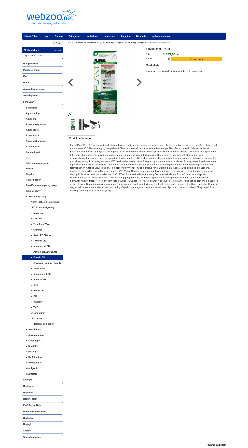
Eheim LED (39, 290)
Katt (25, 76)
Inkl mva (57, 50)
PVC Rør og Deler (32, 405)
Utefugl (27, 424)
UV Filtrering (35, 357)
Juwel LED (39, 268)
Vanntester (31, 374)
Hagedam (28, 392)
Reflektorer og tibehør (42, 324)
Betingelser (74, 36)
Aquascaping (33, 113)
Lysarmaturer (38, 313)
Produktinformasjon (80, 138)
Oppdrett (30, 174)
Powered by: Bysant (216, 445)
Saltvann (27, 379)
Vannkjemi (31, 368)
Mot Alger (33, 351)
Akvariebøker (33, 135)
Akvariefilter (34, 329)
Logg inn (126, 36)
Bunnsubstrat (33, 152)
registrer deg (169, 71)
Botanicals (31, 107)
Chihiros (37, 229)
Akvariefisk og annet (34, 89)
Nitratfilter (33, 346)
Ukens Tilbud (31, 36)
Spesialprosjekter (32, 437)
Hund (26, 82)
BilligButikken (30, 63)
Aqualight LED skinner (45, 252)
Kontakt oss (92, 36)
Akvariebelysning (37, 196)
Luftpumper (34, 340)
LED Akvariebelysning (42, 207)
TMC (35, 307)
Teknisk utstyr (33, 191)
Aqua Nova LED (41, 246)
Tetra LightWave (41, 224)
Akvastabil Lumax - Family (47, 263)
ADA (35, 285)
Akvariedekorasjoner (36, 141)
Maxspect (38, 302)
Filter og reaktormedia (37, 163)
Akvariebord (32, 130)
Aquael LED (39, 279)
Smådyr (27, 430)
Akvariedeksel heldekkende (45, 202)
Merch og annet (31, 70)
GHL (35, 296)
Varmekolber (35, 362)
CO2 (28, 157)
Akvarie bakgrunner (36, 124)
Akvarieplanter (30, 95)
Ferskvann (28, 102)
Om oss (59, 36)
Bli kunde (141, 36)
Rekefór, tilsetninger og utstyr (41, 185)
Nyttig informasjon (161, 36)
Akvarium (31, 119)
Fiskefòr (30, 168)
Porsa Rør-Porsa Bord (34, 411)
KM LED (37, 218)
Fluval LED (39, 257)
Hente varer (110, 36)
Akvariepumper (36, 335)
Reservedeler (30, 399)
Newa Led (38, 213)
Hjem (46, 36)
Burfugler (28, 418)
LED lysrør (36, 318)
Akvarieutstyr (33, 146)
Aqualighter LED (42, 274)
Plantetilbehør (33, 180)
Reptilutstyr (29, 386)
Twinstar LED (40, 240)
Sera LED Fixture (42, 235)
